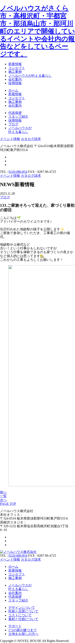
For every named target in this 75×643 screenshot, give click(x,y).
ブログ (5, 197)
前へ (3, 492)
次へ (3, 500)
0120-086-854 (18, 171)
